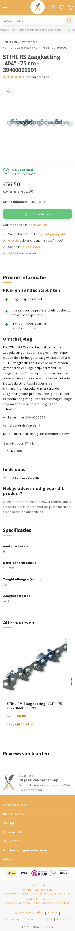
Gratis (13, 240)
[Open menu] (5, 7)
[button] (13, 77)
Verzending (12, 919)
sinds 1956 (31, 247)
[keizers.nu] (37, 7)
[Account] (53, 7)
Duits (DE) (46, 919)
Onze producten (15, 805)
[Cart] (70, 7)
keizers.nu (10, 42)
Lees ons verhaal (30, 790)
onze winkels (38, 225)
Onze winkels (13, 832)
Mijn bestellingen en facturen (25, 850)
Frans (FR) (63, 919)
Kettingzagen (28, 42)
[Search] (69, 20)
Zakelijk (9, 823)
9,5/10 (13, 253)
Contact (29, 919)
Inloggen (9, 859)
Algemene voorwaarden (28, 912)
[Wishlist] (62, 7)
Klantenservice (14, 814)
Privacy (52, 912)
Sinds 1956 (10, 841)
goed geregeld (53, 234)
